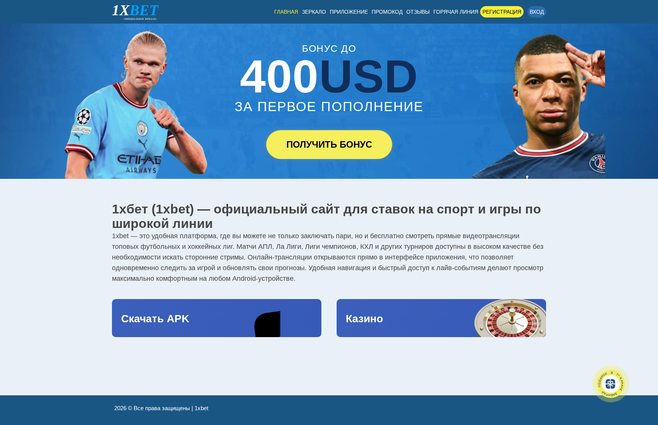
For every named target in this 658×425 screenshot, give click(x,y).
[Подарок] (611, 384)
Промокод (387, 12)
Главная (286, 12)
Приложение (349, 12)
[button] (641, 385)
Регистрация (501, 12)
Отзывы (418, 12)
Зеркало (314, 12)
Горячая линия (455, 12)
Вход (537, 12)
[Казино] (441, 318)
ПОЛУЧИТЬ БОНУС (329, 144)
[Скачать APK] (216, 318)
